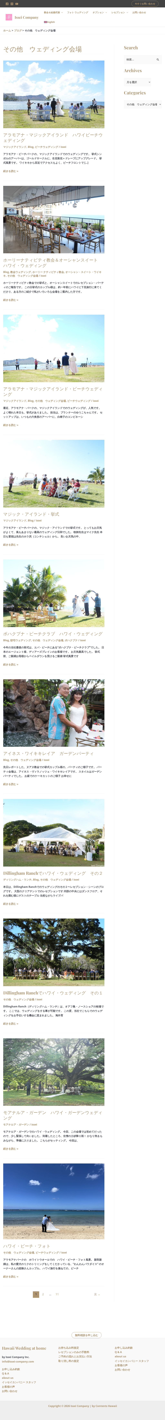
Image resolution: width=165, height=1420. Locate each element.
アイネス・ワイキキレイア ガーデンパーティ (48, 753)
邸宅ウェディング (20, 640)
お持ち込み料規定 (68, 1347)
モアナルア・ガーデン (16, 1124)
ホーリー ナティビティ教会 (48, 272)
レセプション (118, 12)
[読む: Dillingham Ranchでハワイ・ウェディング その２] (53, 832)
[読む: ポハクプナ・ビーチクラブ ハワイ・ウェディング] (53, 593)
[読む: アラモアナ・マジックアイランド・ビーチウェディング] (53, 348)
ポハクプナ (71, 640)
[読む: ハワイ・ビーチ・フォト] (53, 1201)
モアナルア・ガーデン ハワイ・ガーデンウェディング (52, 1115)
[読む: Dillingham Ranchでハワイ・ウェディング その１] (53, 952)
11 (57, 1294)
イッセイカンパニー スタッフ (19, 1382)
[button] (145, 4)
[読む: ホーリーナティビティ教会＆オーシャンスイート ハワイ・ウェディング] (53, 219)
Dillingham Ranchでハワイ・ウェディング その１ (53, 993)
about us (7, 1378)
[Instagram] (11, 3)
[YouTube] (16, 3)
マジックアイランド (14, 147)
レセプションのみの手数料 (73, 1352)
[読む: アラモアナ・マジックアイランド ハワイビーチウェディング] (53, 94)
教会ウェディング (20, 272)
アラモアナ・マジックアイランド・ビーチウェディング (53, 391)
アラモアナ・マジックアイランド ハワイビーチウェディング (53, 137)
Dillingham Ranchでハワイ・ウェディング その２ (53, 873)
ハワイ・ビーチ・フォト (27, 1246)
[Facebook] (7, 3)
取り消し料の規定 (68, 1361)
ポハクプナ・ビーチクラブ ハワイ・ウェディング (53, 633)
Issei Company (27, 17)
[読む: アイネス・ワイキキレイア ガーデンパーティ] (53, 713)
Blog (31, 147)
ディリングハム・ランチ (17, 879)
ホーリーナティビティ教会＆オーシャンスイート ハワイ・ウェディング (52, 262)
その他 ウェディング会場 (22, 275)
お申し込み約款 (11, 1369)
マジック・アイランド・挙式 (31, 514)
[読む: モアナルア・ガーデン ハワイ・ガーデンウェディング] (53, 1072)
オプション (98, 12)
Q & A (5, 1373)
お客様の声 (8, 1386)
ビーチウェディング (46, 147)
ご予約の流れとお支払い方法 (75, 1356)
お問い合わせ (139, 12)
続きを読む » (10, 171)
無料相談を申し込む (86, 1335)
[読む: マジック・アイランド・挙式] (53, 473)
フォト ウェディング (77, 12)
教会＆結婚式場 (52, 12)
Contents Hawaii (106, 1406)
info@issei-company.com (18, 1361)
